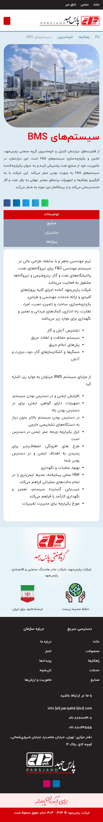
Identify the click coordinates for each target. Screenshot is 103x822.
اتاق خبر (70, 5)
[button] (7, 21)
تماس (85, 5)
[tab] (51, 214)
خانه (96, 5)
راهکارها (84, 37)
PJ (97, 37)
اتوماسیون (65, 37)
